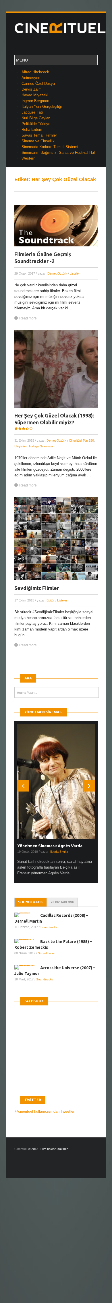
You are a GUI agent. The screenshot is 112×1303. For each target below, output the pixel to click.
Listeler (75, 273)
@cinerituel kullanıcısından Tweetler (44, 1111)
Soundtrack (30, 902)
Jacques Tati (32, 112)
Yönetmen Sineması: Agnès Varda (49, 846)
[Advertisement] (56, 1245)
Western (28, 158)
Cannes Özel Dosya (38, 83)
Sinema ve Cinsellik (38, 141)
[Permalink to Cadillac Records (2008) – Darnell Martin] (27, 915)
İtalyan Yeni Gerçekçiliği (42, 106)
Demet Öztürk (57, 273)
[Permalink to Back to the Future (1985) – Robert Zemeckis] (27, 941)
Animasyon (31, 78)
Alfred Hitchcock (35, 72)
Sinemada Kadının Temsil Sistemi (50, 147)
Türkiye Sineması (40, 446)
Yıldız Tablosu (62, 902)
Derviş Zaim (32, 89)
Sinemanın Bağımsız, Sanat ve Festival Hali (59, 152)
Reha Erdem (32, 129)
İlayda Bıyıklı (59, 851)
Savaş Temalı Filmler (39, 135)
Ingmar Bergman (35, 101)
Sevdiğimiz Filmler (36, 588)
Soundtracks (48, 927)
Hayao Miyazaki (35, 95)
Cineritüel (20, 1149)
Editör (51, 600)
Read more (28, 318)
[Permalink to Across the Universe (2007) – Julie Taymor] (27, 967)
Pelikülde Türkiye (36, 124)
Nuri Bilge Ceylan (36, 118)
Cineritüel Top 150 (81, 440)
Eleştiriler (20, 446)
